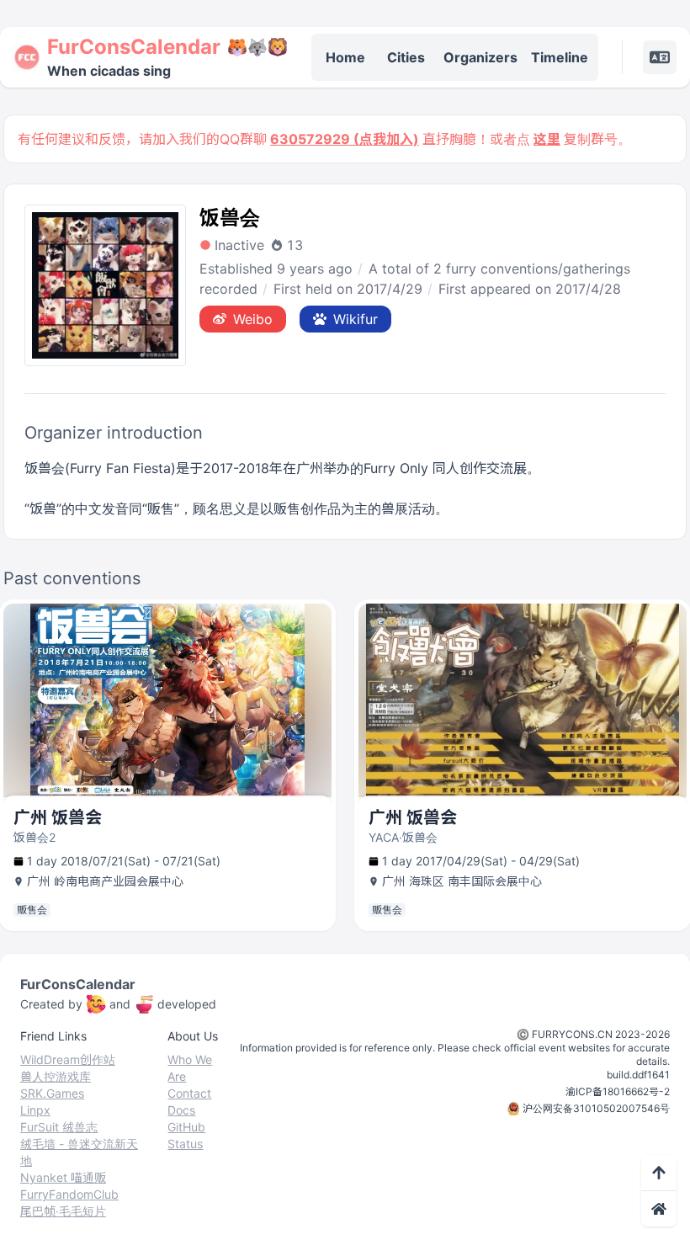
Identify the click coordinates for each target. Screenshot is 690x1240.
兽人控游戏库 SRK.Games (55, 1084)
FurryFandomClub (69, 1194)
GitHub (186, 1127)
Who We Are (189, 1067)
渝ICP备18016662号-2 (617, 1091)
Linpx (35, 1110)
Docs (181, 1110)
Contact (189, 1093)
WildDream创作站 (67, 1059)
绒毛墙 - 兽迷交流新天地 (79, 1152)
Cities (406, 57)
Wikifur (355, 319)
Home (345, 57)
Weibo (253, 319)
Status (185, 1143)
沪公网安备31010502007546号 (596, 1108)
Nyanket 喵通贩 (63, 1177)
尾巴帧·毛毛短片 (63, 1211)
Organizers (480, 57)
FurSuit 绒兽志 (59, 1127)
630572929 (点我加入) (344, 138)
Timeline (559, 57)
